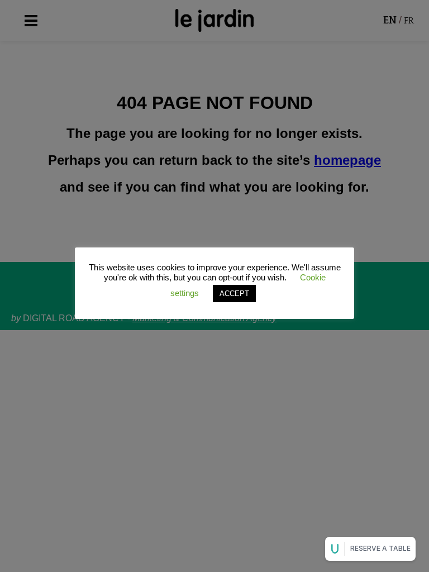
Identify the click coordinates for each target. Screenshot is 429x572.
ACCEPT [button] (234, 293)
